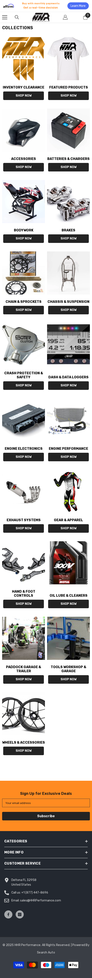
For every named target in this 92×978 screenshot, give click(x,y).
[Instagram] (20, 914)
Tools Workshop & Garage (68, 669)
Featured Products (68, 87)
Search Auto (46, 952)
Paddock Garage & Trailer (23, 669)
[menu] (4, 17)
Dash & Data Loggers (68, 377)
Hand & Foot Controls (23, 593)
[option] (46, 5)
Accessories (23, 159)
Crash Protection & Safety (23, 375)
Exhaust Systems (24, 520)
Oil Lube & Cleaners (69, 595)
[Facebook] (8, 914)
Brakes (68, 230)
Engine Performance (68, 449)
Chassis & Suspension (68, 302)
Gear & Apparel (68, 520)
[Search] (16, 17)
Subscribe (46, 816)
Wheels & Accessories (23, 742)
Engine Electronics (24, 449)
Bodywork (23, 230)
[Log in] (65, 17)
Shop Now (24, 95)
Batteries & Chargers (68, 159)
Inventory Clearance (23, 87)
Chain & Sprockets (24, 302)
